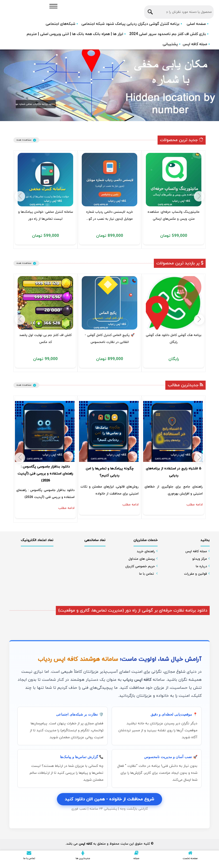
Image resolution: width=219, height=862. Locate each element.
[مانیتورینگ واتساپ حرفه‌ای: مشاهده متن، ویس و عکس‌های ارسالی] (173, 179)
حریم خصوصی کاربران (140, 566)
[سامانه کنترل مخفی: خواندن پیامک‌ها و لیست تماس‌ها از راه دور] (45, 179)
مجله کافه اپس (195, 44)
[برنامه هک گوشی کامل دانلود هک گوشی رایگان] (173, 303)
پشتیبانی (170, 44)
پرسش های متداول (141, 559)
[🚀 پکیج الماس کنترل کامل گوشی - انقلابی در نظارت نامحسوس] (109, 303)
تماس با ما (146, 574)
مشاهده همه (24, 140)
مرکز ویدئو (199, 559)
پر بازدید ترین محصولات (178, 263)
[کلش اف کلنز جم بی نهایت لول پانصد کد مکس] (45, 303)
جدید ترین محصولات (179, 140)
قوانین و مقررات (195, 574)
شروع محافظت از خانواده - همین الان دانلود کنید (109, 799)
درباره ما (201, 566)
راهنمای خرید (146, 551)
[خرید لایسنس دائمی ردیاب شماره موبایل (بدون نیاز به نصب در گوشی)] (109, 179)
